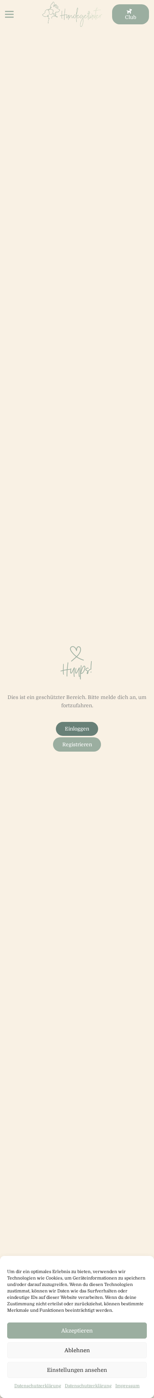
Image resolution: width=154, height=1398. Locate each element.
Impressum (127, 1385)
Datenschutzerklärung (37, 1385)
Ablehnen (77, 1350)
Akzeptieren (77, 1330)
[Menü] (9, 14)
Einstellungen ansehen (77, 1370)
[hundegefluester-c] (72, 14)
